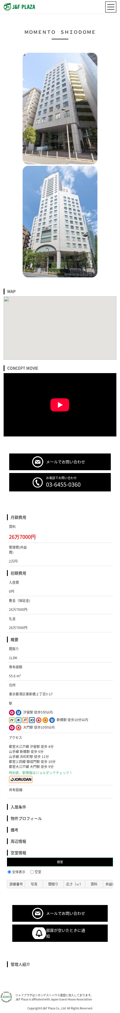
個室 (60, 862)
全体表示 (18, 871)
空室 (38, 871)
